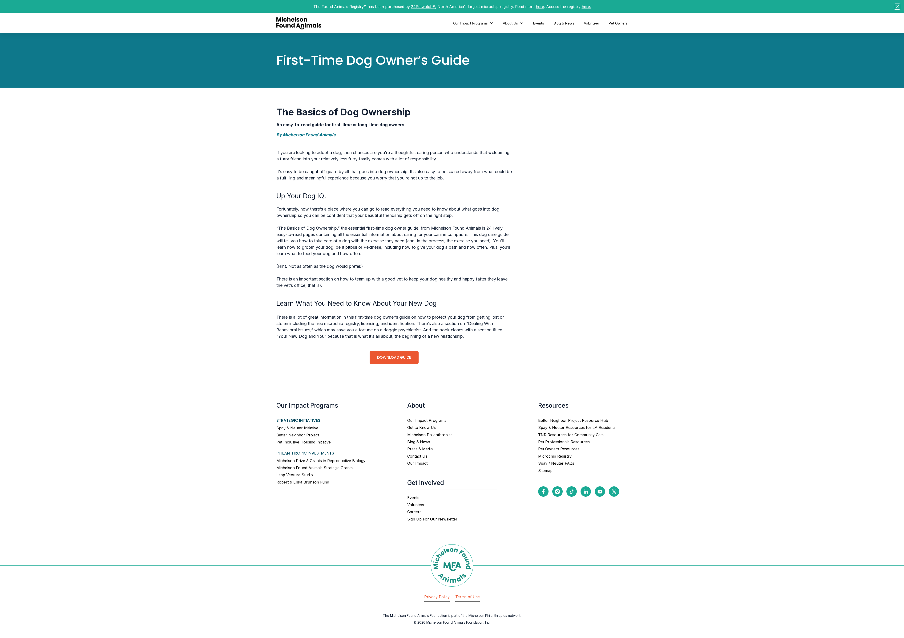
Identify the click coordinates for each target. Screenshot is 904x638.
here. (586, 6)
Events (538, 23)
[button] (473, 23)
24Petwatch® (423, 6)
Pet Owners (618, 23)
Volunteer (591, 23)
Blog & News (563, 23)
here (540, 6)
